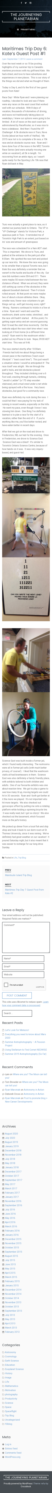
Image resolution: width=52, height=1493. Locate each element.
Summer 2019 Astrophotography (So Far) (25, 1054)
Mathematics (11, 1386)
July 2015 (10, 1260)
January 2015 (12, 1285)
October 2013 (12, 1306)
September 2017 (13, 1180)
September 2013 (13, 1310)
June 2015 (10, 1264)
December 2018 (13, 1150)
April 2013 (10, 1323)
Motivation (10, 1390)
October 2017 (12, 1175)
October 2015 (12, 1247)
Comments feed (13, 1452)
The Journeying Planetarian (26, 16)
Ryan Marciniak (12, 1089)
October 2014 (12, 1298)
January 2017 (12, 1197)
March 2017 (11, 1188)
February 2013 (12, 1332)
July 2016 (10, 1209)
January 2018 (12, 1167)
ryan (4, 59)
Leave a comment (34, 59)
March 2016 (11, 1226)
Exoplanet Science (14, 1369)
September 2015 (13, 1251)
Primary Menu (27, 29)
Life (15, 858)
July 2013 (10, 1315)
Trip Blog (22, 858)
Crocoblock (26, 1486)
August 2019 (11, 1142)
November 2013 (13, 1302)
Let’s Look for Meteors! (17, 1030)
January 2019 (12, 1146)
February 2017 (12, 1192)
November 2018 (13, 1154)
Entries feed (11, 1448)
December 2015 (13, 1239)
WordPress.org (12, 1457)
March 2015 (11, 1277)
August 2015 (11, 1256)
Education (10, 1365)
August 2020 (11, 1133)
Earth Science (12, 1360)
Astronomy (10, 1352)
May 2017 (10, 1184)
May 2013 (10, 1319)
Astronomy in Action (34, 1089)
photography (11, 1394)
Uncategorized (12, 1419)
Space (8, 1407)
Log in (8, 1444)
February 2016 (12, 1230)
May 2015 (10, 1268)
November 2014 (13, 1294)
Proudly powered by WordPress (18, 1483)
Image (8, 1377)
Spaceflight (10, 1411)
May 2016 (10, 1218)
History (8, 1373)
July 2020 (10, 1138)
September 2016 (13, 1205)
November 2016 (13, 1201)
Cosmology (11, 1356)
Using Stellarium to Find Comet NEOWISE (26, 1049)
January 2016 (12, 1235)
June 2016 (10, 1213)
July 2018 (10, 1159)
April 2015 (10, 1272)
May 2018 (10, 1163)
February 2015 (12, 1281)
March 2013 (11, 1327)
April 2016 (10, 1222)
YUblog (8, 1424)
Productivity (11, 1398)
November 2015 (13, 1243)
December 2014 (13, 1289)
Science (9, 1403)
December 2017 (13, 1171)
